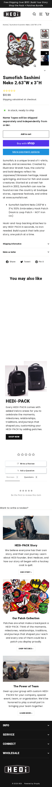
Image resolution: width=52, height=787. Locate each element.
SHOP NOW (14, 437)
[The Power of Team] (26, 669)
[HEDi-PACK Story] (26, 528)
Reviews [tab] (10, 477)
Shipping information (12, 244)
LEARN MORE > (26, 713)
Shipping (7, 99)
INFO (6, 725)
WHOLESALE (11, 753)
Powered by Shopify (32, 784)
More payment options (26, 152)
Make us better (9, 252)
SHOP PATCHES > (26, 649)
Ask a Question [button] (27, 470)
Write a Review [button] (27, 463)
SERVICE (8, 734)
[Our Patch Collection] (26, 596)
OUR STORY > (26, 572)
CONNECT (9, 744)
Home (5, 25)
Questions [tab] (29, 477)
